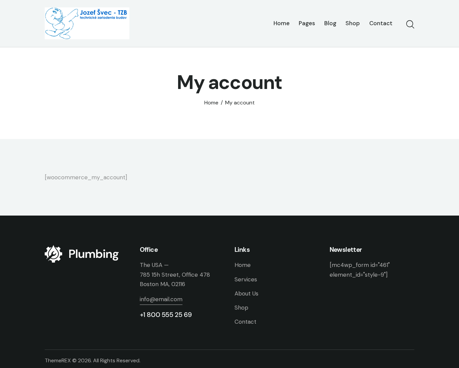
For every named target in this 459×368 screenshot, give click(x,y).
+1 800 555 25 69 (166, 314)
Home (211, 102)
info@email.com (161, 299)
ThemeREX (58, 360)
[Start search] (410, 24)
